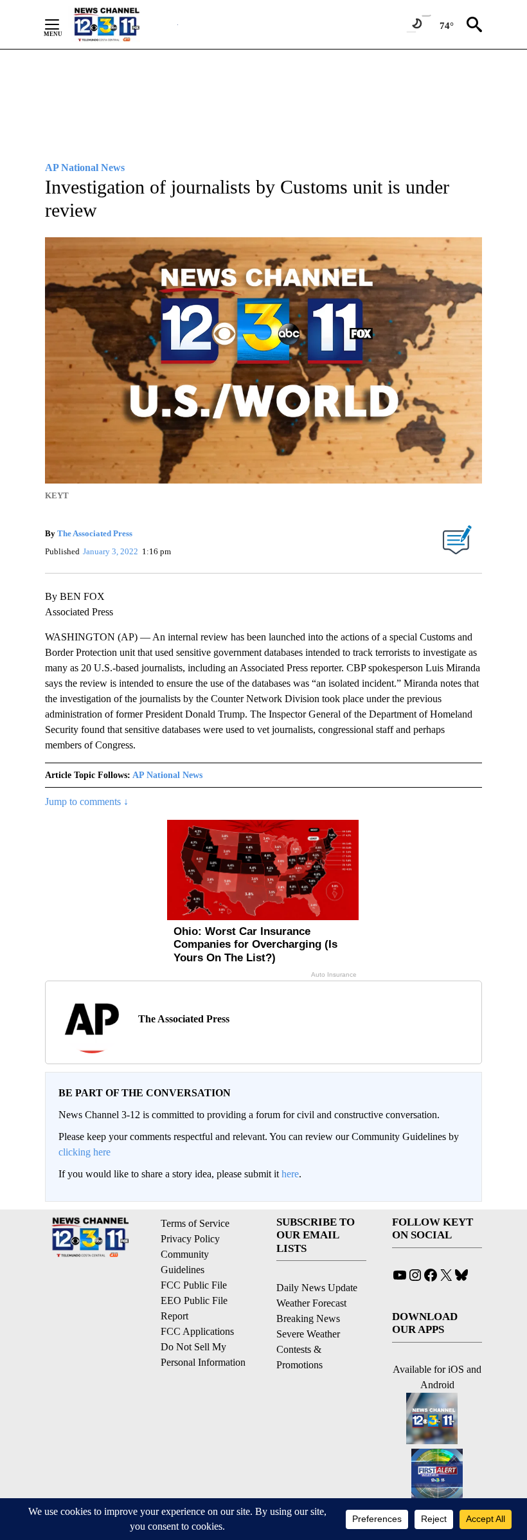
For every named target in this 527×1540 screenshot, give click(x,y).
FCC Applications (197, 1331)
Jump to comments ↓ (87, 801)
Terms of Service (195, 1223)
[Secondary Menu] (61, 24)
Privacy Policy (190, 1238)
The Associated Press (94, 533)
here (290, 1173)
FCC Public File (194, 1285)
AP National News (167, 775)
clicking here (84, 1151)
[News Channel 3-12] (122, 24)
